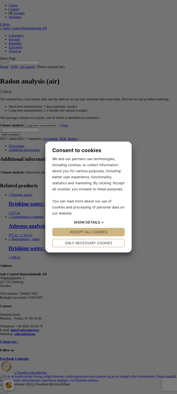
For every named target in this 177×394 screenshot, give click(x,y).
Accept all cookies (88, 232)
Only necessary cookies (88, 243)
